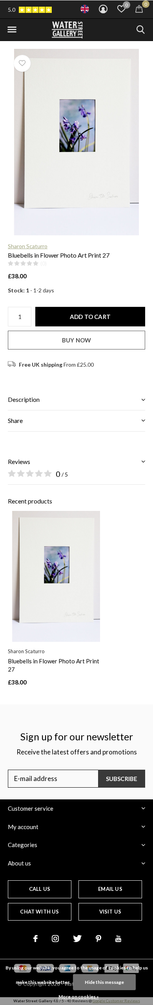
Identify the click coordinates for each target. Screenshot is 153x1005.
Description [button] (24, 399)
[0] (139, 8)
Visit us (110, 911)
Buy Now (76, 340)
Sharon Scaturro (27, 246)
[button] (12, 29)
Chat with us (39, 911)
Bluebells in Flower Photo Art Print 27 (53, 665)
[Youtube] (118, 938)
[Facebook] (35, 938)
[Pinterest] (98, 938)
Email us (110, 889)
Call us (39, 889)
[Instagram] (55, 938)
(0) (43, 263)
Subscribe (122, 778)
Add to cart (90, 316)
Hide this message (104, 982)
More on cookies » (78, 997)
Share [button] (15, 420)
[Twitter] (77, 938)
